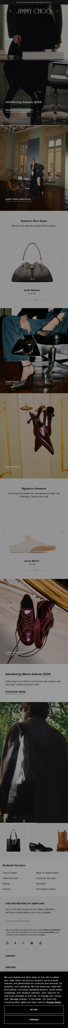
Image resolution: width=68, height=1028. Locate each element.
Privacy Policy (53, 1002)
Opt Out (34, 1009)
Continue (34, 1019)
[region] (34, 1000)
